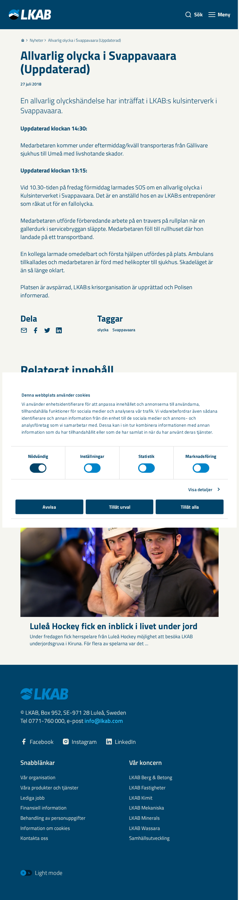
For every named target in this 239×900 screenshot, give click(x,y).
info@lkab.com (104, 720)
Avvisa (49, 506)
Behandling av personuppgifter (52, 818)
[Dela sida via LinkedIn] (58, 330)
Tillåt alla (190, 506)
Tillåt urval (119, 506)
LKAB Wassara (144, 828)
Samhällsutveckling (149, 838)
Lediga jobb (32, 798)
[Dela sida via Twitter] (47, 330)
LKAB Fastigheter (147, 788)
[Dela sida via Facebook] (35, 330)
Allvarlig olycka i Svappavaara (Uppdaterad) (84, 40)
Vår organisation (37, 778)
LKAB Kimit (140, 798)
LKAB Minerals (144, 818)
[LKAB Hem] (30, 14)
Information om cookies (45, 828)
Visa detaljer (200, 489)
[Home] (22, 40)
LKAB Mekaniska (146, 808)
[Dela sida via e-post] (23, 330)
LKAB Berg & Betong (150, 778)
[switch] (92, 467)
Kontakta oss (34, 838)
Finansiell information (43, 808)
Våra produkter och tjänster (49, 788)
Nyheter (36, 40)
